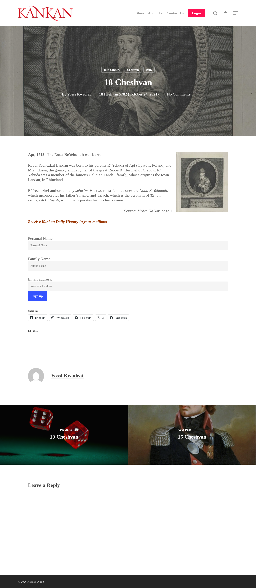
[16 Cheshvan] (192, 435)
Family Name (39, 259)
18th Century (112, 69)
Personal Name (40, 238)
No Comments (178, 94)
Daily (149, 69)
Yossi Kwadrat (79, 94)
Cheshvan (133, 69)
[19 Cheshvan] (64, 435)
